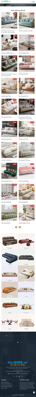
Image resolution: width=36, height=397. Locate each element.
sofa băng (31, 384)
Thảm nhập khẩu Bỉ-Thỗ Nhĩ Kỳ (6, 386)
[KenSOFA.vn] (6, 2)
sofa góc (27, 385)
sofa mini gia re (23, 389)
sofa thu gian (28, 382)
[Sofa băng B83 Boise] (9, 213)
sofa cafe (21, 384)
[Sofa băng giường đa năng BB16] (27, 20)
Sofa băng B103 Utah (6, 96)
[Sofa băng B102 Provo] (27, 86)
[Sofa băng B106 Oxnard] (27, 43)
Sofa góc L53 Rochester (6, 160)
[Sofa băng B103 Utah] (9, 86)
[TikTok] (22, 376)
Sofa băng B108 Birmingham (7, 53)
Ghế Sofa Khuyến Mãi (5, 382)
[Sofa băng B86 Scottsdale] (27, 213)
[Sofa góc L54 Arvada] (27, 129)
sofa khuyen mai (22, 382)
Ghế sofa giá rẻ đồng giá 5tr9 (6, 383)
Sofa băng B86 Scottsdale (24, 223)
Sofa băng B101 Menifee (6, 117)
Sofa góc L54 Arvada (23, 139)
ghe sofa (24, 388)
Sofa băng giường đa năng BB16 (26, 30)
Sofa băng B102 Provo (23, 96)
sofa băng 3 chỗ (22, 385)
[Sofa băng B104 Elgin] (27, 64)
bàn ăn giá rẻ (26, 384)
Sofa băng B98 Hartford (6, 139)
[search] (31, 1)
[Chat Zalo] (34, 392)
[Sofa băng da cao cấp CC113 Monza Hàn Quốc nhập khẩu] (9, 64)
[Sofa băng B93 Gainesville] (9, 171)
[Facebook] (14, 376)
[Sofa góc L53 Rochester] (9, 150)
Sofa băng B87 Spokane (24, 181)
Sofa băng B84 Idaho (23, 202)
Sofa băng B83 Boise (5, 223)
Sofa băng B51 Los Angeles (24, 160)
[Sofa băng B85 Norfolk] (9, 192)
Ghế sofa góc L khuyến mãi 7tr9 (6, 385)
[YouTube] (19, 376)
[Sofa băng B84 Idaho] (27, 192)
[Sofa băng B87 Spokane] (27, 171)
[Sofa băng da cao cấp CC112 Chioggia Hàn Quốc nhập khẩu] (27, 107)
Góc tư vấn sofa (4, 388)
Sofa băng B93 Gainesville (7, 181)
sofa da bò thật (25, 383)
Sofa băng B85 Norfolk (6, 202)
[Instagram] (17, 376)
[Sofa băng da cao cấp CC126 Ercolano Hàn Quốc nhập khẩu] (9, 20)
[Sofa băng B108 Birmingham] (9, 43)
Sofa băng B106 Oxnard (24, 53)
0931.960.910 (28, 339)
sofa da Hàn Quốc (31, 383)
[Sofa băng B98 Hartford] (9, 129)
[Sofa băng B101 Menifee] (9, 107)
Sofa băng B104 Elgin (23, 74)
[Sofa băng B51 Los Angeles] (27, 150)
